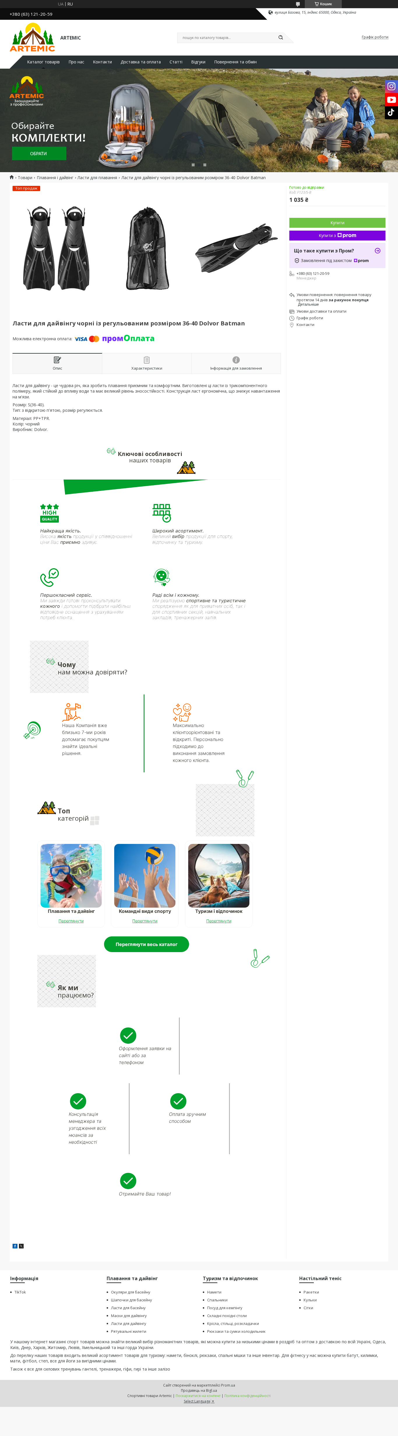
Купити (337, 222)
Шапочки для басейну (131, 1300)
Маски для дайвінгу (129, 1315)
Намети (214, 1292)
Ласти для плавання (97, 177)
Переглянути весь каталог (146, 944)
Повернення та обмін (235, 62)
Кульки (310, 1300)
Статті (176, 62)
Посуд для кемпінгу (224, 1307)
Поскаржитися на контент (198, 1395)
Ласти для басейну (128, 1307)
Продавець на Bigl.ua (199, 1390)
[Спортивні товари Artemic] (32, 37)
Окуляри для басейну (130, 1292)
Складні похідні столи (227, 1315)
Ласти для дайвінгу (128, 1323)
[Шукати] (280, 38)
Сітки (308, 1307)
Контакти (102, 62)
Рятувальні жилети (128, 1331)
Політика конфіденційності (247, 1395)
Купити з (327, 235)
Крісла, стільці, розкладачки (233, 1323)
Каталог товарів (43, 62)
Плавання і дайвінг (55, 177)
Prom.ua (228, 1385)
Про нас (76, 62)
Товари (25, 177)
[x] (21, 1247)
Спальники (217, 1300)
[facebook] (15, 1247)
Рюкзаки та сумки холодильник (236, 1331)
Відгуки (198, 62)
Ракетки (311, 1292)
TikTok (20, 1292)
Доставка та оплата (141, 62)
